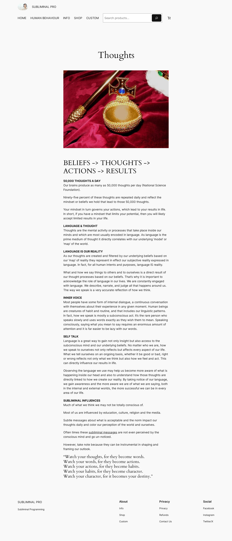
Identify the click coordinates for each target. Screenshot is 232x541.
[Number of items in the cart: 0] (169, 18)
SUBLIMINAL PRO (44, 7)
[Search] (156, 18)
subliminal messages (103, 432)
